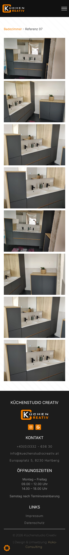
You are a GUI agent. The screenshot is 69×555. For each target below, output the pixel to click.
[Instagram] (31, 427)
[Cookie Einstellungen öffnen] (7, 550)
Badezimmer (13, 29)
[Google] (38, 427)
